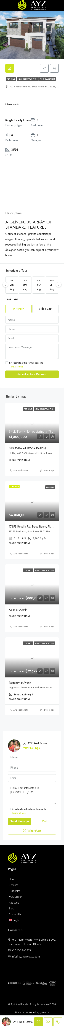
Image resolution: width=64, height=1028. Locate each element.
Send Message (19, 821)
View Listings (31, 748)
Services (13, 885)
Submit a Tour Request (32, 374)
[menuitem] (31, 920)
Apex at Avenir (18, 610)
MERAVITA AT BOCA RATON (27, 448)
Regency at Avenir (20, 683)
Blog (11, 908)
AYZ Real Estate (20, 470)
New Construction (28, 79)
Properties (14, 890)
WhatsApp (34, 831)
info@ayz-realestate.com (26, 956)
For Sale (11, 79)
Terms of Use (16, 366)
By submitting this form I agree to (26, 364)
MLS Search (15, 896)
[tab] (9, 68)
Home (12, 879)
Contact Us (15, 914)
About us (14, 902)
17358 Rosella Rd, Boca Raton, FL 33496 (34, 527)
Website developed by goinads (32, 1012)
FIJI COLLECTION (47, 79)
